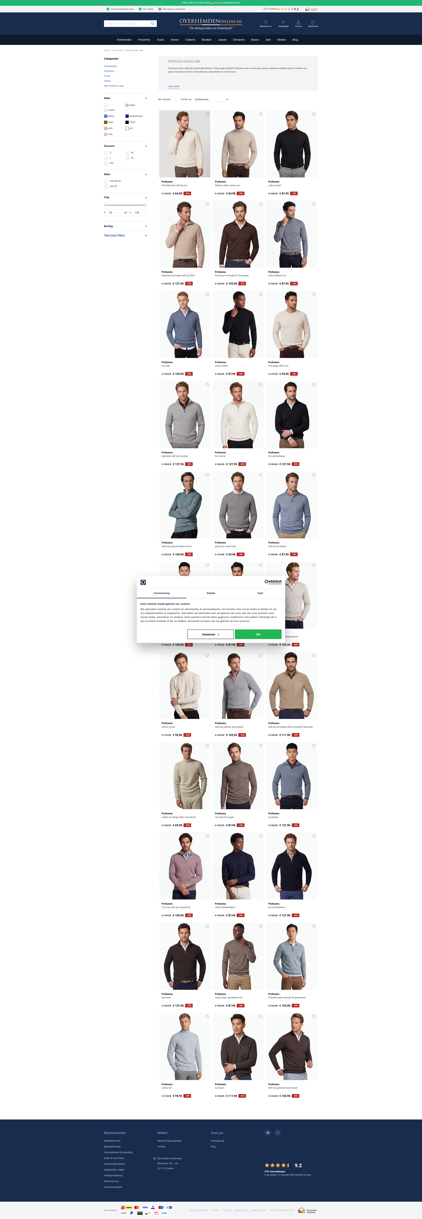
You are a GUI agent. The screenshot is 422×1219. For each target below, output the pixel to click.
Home (106, 50)
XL (132, 158)
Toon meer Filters (114, 235)
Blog (295, 39)
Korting (108, 226)
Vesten (175, 39)
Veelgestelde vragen (114, 1169)
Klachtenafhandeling (114, 1164)
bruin (110, 122)
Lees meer (174, 86)
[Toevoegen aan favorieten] (207, 114)
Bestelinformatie (112, 1141)
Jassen (222, 39)
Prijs (106, 197)
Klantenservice (115, 1133)
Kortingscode (218, 1141)
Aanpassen (208, 634)
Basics (255, 39)
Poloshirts (144, 39)
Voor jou (217, 1133)
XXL (112, 163)
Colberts (190, 39)
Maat (107, 98)
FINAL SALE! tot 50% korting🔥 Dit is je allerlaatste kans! (211, 3)
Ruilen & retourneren (114, 1158)
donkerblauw (136, 116)
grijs (110, 128)
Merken (281, 39)
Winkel (162, 1133)
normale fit (115, 181)
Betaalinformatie (112, 1146)
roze (110, 134)
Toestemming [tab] (161, 593)
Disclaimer (227, 1210)
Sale (268, 39)
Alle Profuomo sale (113, 86)
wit (131, 128)
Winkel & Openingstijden (169, 1141)
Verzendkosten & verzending (118, 1152)
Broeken (206, 39)
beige (132, 105)
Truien (160, 39)
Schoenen (239, 39)
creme (111, 110)
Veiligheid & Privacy (259, 1210)
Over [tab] (260, 593)
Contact (161, 1146)
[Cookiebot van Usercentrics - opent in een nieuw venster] (267, 582)
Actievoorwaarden (113, 1187)
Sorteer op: (186, 99)
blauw (111, 116)
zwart (132, 122)
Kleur (107, 174)
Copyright (215, 1210)
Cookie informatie (241, 1210)
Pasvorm (109, 146)
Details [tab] (211, 593)
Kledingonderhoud (113, 1175)
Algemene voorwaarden (199, 1210)
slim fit (113, 186)
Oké (258, 634)
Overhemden (124, 39)
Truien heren (117, 50)
